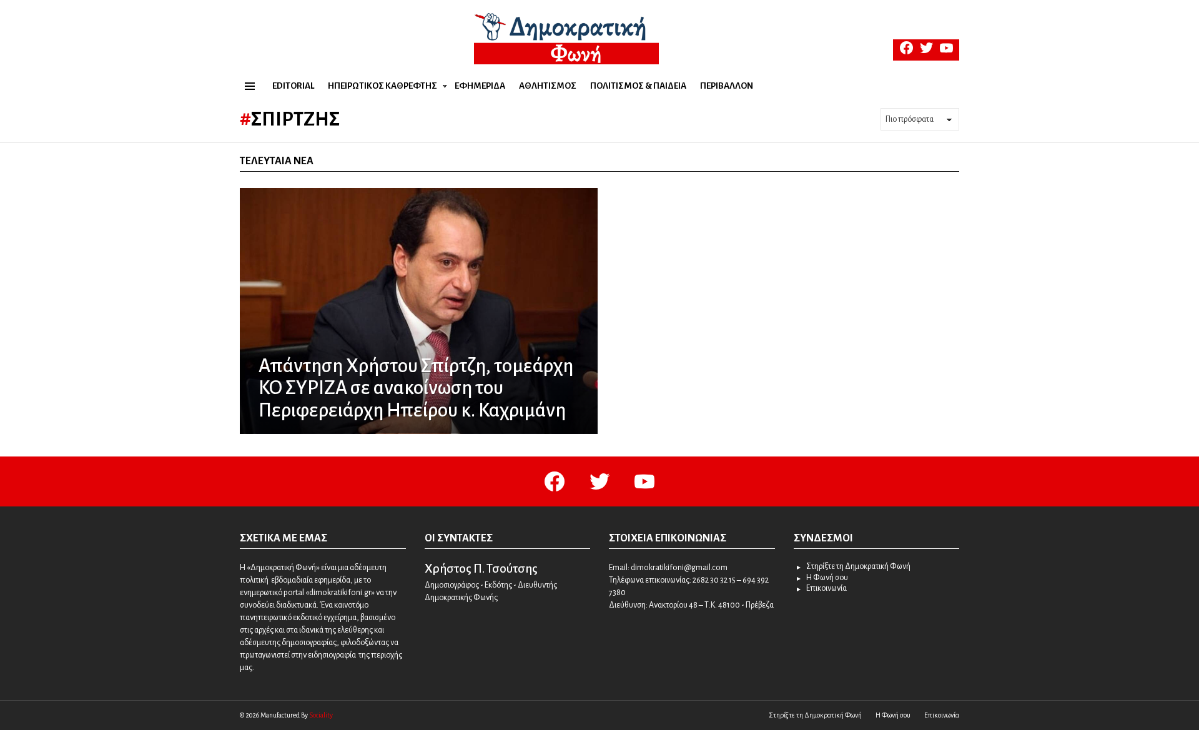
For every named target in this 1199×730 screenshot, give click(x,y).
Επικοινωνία (826, 588)
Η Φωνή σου (827, 577)
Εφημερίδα (480, 86)
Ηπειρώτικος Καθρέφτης (382, 86)
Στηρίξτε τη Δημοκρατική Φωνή (858, 566)
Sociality (321, 715)
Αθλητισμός (547, 86)
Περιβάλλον (726, 86)
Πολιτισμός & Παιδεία (638, 86)
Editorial (293, 86)
